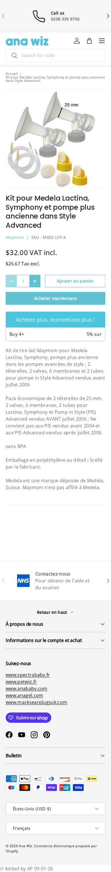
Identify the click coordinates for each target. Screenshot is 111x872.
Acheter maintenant (55, 298)
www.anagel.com (24, 695)
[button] (89, 41)
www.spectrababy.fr (28, 675)
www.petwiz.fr (21, 682)
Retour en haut (52, 612)
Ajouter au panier (75, 281)
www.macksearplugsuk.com (36, 702)
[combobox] (55, 55)
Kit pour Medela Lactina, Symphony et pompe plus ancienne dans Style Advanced (55, 79)
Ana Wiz (25, 845)
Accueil (12, 73)
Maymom (15, 237)
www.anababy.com (27, 688)
